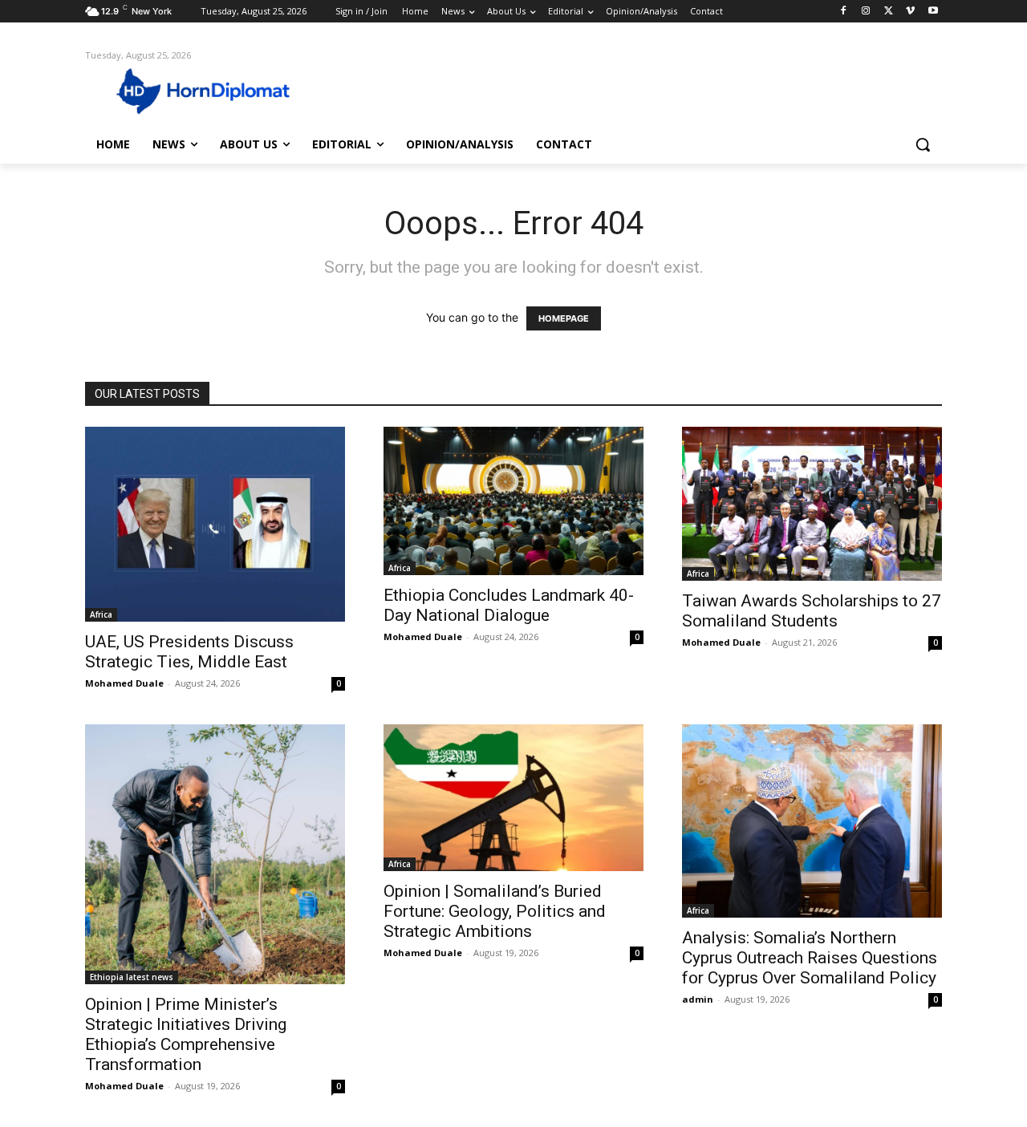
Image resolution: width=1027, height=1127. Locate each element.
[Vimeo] (910, 11)
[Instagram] (866, 11)
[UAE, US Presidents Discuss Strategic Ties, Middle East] (215, 524)
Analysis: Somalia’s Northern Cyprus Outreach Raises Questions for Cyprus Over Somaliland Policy (809, 957)
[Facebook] (843, 11)
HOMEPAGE (563, 318)
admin (697, 999)
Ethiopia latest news (131, 977)
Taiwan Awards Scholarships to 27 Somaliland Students (811, 610)
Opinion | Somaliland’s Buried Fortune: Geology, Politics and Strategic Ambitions (495, 911)
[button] (922, 144)
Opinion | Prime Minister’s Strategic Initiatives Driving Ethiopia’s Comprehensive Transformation (185, 1034)
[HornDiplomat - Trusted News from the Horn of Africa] (213, 90)
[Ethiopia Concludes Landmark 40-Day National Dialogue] (513, 500)
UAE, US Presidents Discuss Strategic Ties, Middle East (189, 651)
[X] (888, 11)
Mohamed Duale (124, 683)
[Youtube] (932, 11)
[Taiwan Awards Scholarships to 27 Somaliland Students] (812, 503)
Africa (101, 614)
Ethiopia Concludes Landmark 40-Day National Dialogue (509, 605)
